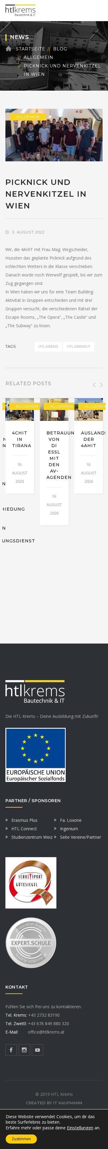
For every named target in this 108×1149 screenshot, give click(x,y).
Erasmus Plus (24, 820)
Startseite (30, 49)
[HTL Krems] (20, 10)
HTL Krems (48, 346)
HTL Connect (24, 828)
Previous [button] (93, 385)
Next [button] (101, 385)
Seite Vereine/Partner (80, 837)
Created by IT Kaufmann (54, 1102)
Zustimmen (21, 1138)
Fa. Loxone (71, 820)
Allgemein (38, 57)
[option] (19, 445)
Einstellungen (80, 1127)
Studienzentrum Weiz (31, 837)
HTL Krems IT (78, 346)
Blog (60, 49)
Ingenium (69, 828)
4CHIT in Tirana (21, 439)
